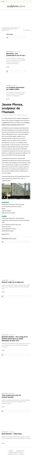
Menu (3, 1)
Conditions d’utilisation (16, 452)
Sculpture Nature (16, 5)
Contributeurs (20, 450)
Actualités (5, 115)
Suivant (26, 19)
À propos (10, 450)
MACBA (5, 122)
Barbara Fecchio (22, 115)
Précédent (6, 19)
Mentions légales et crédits (16, 454)
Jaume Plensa (5, 202)
